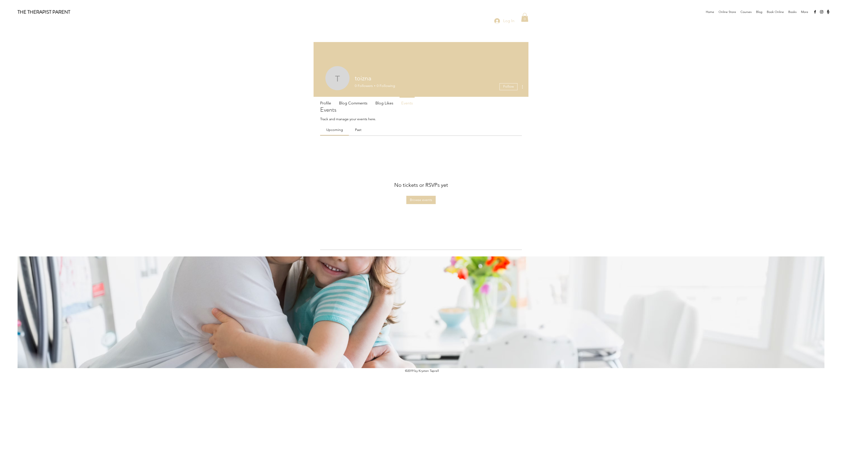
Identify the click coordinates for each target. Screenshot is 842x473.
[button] (524, 17)
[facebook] (815, 12)
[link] (334, 130)
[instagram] (821, 12)
